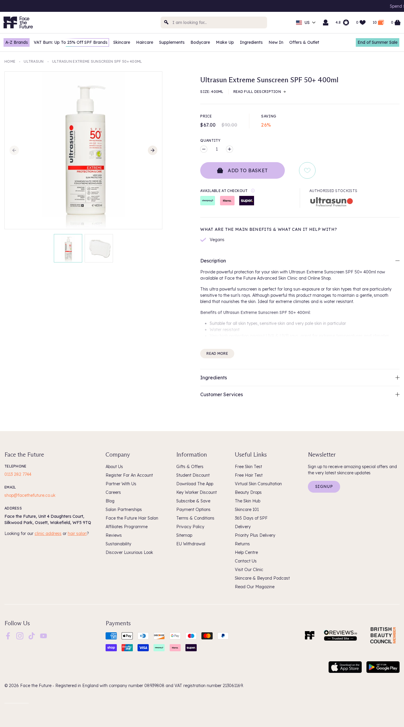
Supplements (172, 42)
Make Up (225, 42)
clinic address (48, 533)
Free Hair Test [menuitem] (249, 475)
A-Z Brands (16, 42)
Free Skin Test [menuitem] (248, 466)
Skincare (121, 42)
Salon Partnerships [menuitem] (124, 509)
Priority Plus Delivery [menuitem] (255, 535)
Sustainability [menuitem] (118, 544)
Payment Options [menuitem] (193, 509)
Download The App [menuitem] (194, 483)
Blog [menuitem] (110, 501)
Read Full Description (257, 91)
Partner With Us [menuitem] (121, 483)
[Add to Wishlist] (307, 170)
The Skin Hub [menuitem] (247, 501)
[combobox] (214, 22)
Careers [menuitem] (113, 492)
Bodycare (200, 42)
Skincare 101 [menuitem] (247, 509)
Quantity (210, 140)
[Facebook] (8, 635)
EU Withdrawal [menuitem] (190, 544)
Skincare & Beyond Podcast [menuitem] (262, 578)
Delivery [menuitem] (243, 526)
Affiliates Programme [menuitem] (127, 526)
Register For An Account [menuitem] (129, 475)
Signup (324, 486)
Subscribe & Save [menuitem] (193, 501)
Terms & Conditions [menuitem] (195, 518)
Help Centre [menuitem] (246, 552)
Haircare (144, 42)
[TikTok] (31, 635)
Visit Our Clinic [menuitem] (249, 569)
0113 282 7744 (17, 474)
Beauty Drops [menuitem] (248, 492)
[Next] (152, 150)
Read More (217, 353)
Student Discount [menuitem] (193, 475)
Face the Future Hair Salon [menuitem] (132, 518)
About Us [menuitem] (114, 466)
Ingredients (251, 42)
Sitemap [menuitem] (184, 535)
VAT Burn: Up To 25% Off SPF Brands (70, 42)
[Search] (166, 22)
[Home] (309, 635)
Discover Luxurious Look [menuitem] (129, 552)
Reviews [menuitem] (114, 535)
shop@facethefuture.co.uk (29, 495)
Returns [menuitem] (242, 544)
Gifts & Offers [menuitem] (189, 466)
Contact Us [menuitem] (246, 561)
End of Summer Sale (377, 42)
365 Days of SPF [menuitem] (251, 518)
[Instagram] (19, 635)
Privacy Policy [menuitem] (190, 526)
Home (9, 61)
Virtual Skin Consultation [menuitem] (258, 483)
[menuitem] (8, 635)
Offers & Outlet (304, 42)
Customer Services (221, 394)
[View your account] (326, 22)
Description (213, 261)
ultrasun (33, 61)
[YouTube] (43, 635)
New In (276, 42)
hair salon (77, 533)
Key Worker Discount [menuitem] (196, 492)
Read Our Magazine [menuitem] (254, 586)
